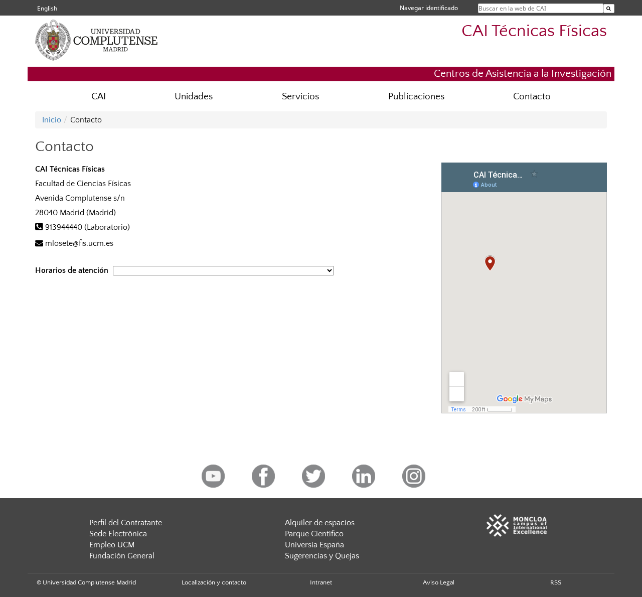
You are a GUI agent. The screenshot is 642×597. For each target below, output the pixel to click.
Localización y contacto (214, 582)
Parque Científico (314, 533)
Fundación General (121, 555)
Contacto (532, 96)
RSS (555, 582)
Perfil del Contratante (125, 522)
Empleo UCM (111, 544)
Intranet (321, 582)
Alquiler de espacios (320, 522)
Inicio (51, 119)
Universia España (314, 544)
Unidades (194, 96)
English (47, 8)
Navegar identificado (429, 8)
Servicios (300, 96)
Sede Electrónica (118, 533)
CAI (98, 96)
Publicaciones (416, 96)
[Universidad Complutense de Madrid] (115, 57)
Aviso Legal (438, 582)
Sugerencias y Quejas (322, 555)
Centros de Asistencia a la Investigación (522, 73)
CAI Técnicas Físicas (534, 31)
